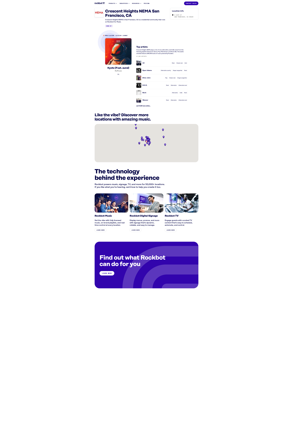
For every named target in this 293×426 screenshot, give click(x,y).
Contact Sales (191, 3)
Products (112, 3)
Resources (135, 3)
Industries (123, 3)
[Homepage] (99, 3)
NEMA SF (108, 26)
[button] (146, 141)
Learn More (100, 230)
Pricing (147, 3)
